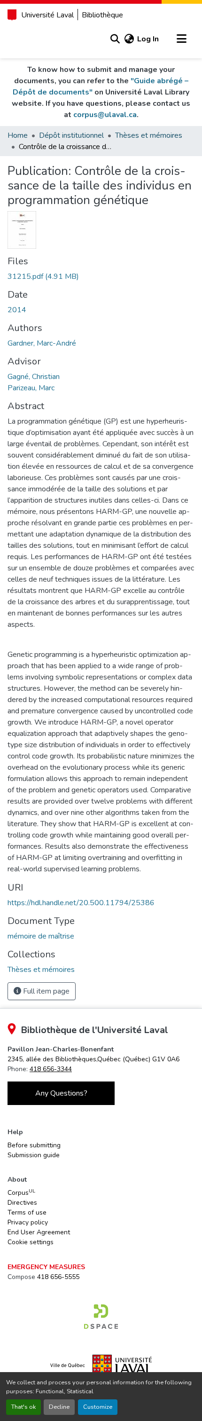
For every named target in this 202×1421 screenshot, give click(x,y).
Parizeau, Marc (31, 388)
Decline (59, 1407)
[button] (115, 39)
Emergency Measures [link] (46, 1267)
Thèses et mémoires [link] (148, 135)
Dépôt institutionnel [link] (71, 135)
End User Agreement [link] (39, 1232)
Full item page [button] (45, 991)
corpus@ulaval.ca (105, 115)
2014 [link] (17, 310)
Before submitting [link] (34, 1145)
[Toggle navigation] (181, 39)
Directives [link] (22, 1202)
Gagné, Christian (34, 376)
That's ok (23, 1407)
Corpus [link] (21, 1192)
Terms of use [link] (27, 1212)
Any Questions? (61, 1093)
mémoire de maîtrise (41, 936)
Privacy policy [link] (28, 1222)
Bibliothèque (102, 15)
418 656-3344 (51, 1069)
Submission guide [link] (34, 1155)
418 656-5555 (58, 1276)
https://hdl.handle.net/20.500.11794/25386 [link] (81, 903)
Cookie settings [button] (31, 1242)
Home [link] (18, 135)
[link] (101, 276)
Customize (97, 1407)
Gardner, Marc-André (42, 343)
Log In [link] (148, 39)
